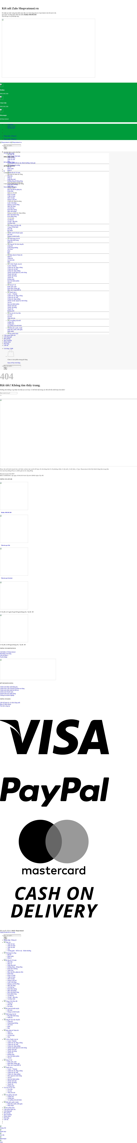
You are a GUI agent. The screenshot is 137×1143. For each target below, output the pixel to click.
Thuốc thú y (12, 292)
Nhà (8, 1037)
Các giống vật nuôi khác (14, 1100)
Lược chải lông (11, 982)
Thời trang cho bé (14, 238)
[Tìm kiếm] (5, 148)
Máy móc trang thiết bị (14, 1065)
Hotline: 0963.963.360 (6, 512)
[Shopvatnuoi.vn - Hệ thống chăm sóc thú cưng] (11, 142)
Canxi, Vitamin (11, 1041)
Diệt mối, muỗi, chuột (15, 328)
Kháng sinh (10, 1054)
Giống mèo (10, 1098)
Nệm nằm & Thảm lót (15, 255)
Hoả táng (6, 343)
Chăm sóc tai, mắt (12, 1044)
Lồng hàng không (12, 1023)
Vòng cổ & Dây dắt (15, 225)
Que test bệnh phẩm (13, 1056)
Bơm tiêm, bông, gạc (13, 1063)
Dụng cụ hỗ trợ (11, 980)
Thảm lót (10, 1033)
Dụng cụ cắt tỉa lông (13, 984)
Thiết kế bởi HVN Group (7, 932)
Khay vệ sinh (11, 975)
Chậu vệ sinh (11, 977)
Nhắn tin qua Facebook (6, 578)
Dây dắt (9, 1004)
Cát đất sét (10, 995)
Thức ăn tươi (11, 945)
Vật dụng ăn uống (14, 165)
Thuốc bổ (10, 1053)
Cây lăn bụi (10, 987)
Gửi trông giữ (8, 337)
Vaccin (9, 1058)
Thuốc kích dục (12, 1049)
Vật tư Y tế (12, 285)
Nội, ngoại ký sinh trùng (14, 1076)
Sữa (8, 949)
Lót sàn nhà (10, 1035)
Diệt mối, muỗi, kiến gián (14, 1104)
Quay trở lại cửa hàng (13, 363)
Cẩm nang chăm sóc (10, 335)
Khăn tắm (10, 973)
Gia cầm (9, 1089)
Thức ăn (11, 154)
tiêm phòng (7, 338)
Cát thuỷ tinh (11, 999)
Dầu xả (9, 963)
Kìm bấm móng (12, 989)
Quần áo (9, 1017)
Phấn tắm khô (11, 965)
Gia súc (9, 1091)
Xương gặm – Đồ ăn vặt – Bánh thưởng (19, 950)
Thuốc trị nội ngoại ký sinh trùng (17, 1047)
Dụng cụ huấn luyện (13, 1012)
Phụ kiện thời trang (13, 1016)
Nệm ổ (9, 1032)
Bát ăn (9, 954)
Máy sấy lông (11, 985)
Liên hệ (6, 345)
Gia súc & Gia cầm (15, 313)
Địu (8, 1028)
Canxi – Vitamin (12, 1069)
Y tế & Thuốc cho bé (15, 264)
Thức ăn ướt (11, 947)
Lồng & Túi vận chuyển (16, 244)
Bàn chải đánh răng (13, 992)
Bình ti (9, 958)
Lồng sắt (10, 1021)
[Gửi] (0, 395)
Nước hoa (10, 970)
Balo (8, 1026)
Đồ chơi (9, 1010)
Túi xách (10, 1025)
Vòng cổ (10, 1003)
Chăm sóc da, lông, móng (15, 1042)
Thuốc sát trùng (12, 1051)
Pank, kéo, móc (12, 1062)
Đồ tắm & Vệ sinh (14, 172)
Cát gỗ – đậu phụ (12, 997)
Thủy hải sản (11, 1092)
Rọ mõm (10, 1006)
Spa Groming (8, 340)
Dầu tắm (9, 962)
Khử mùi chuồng (12, 968)
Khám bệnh (7, 342)
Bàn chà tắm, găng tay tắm (15, 972)
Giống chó (10, 1096)
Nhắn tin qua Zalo (5, 545)
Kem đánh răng (12, 994)
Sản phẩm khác (13, 333)
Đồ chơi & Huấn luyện (16, 233)
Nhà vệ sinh (11, 979)
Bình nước (10, 956)
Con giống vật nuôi (15, 320)
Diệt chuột (10, 1105)
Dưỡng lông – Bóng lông (14, 967)
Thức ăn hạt (11, 944)
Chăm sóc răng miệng (13, 1046)
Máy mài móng (11, 990)
